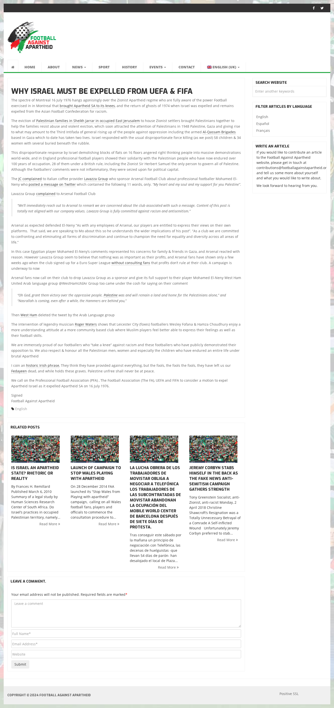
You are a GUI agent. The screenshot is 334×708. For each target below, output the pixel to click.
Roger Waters (86, 324)
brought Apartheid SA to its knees (87, 105)
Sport (104, 67)
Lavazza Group (96, 178)
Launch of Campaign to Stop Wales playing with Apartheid (96, 473)
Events (156, 67)
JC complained (30, 178)
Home (29, 67)
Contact (186, 67)
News (78, 67)
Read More (48, 524)
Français (263, 130)
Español (262, 123)
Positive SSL (289, 693)
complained (46, 193)
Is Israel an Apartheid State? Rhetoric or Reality (35, 473)
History (129, 67)
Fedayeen (19, 371)
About (54, 67)
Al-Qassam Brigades (219, 132)
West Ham (29, 315)
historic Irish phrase (42, 365)
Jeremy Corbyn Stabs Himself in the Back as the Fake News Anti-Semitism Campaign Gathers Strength (213, 478)
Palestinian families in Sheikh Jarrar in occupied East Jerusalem (88, 120)
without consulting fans (130, 262)
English (21, 408)
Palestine (111, 295)
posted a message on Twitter (52, 184)
